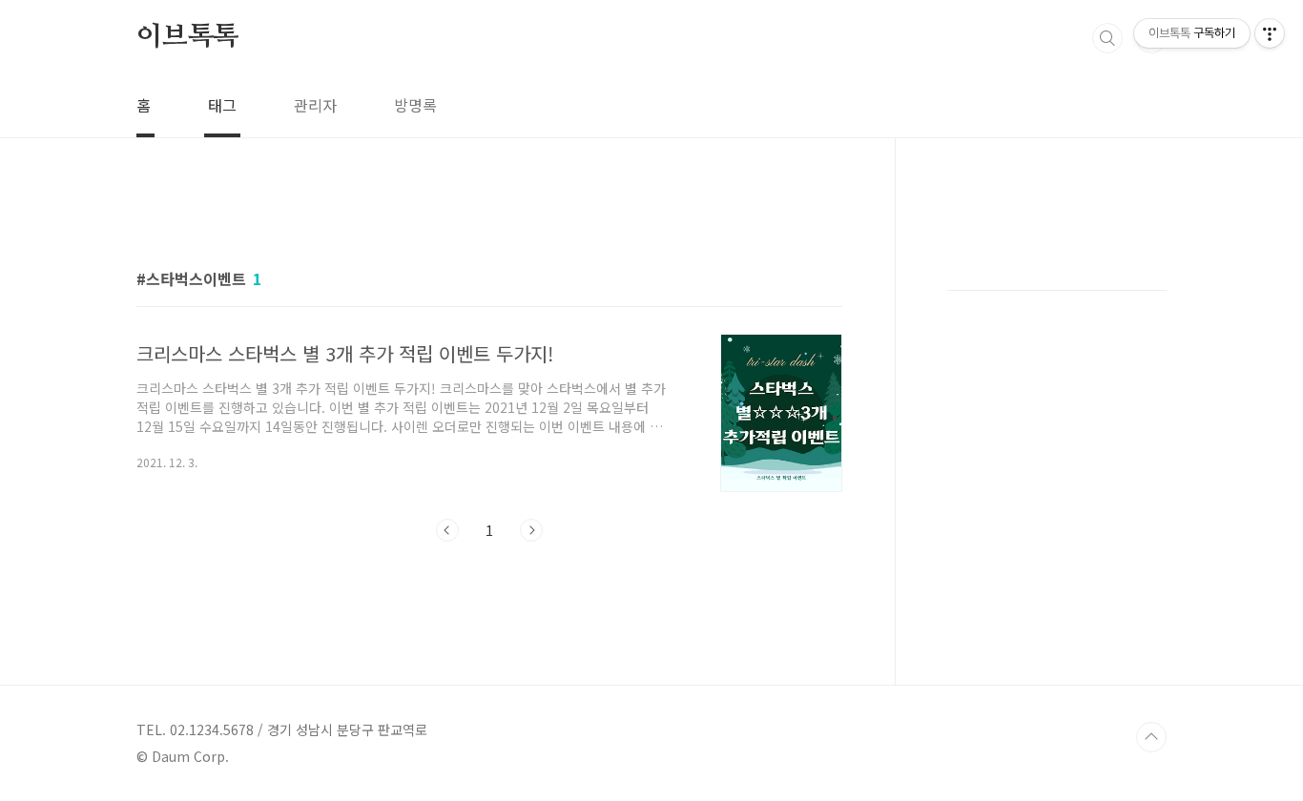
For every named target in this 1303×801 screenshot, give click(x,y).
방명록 (415, 104)
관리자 (315, 104)
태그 (222, 104)
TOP (1151, 737)
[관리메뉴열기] (1269, 33)
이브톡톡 (187, 37)
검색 (1107, 38)
